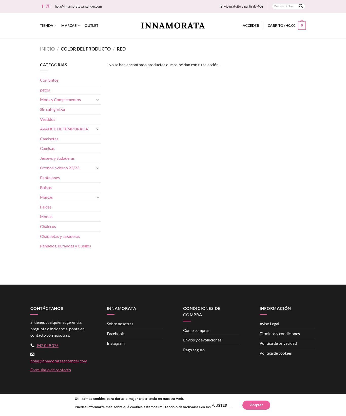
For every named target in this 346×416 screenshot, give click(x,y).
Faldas (45, 206)
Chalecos (48, 226)
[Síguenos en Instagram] (47, 6)
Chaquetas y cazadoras (60, 236)
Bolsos (46, 187)
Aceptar (256, 405)
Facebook (115, 333)
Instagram (116, 343)
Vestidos (47, 119)
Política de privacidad (278, 343)
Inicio (47, 49)
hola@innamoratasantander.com (78, 6)
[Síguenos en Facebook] (42, 6)
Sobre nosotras (120, 323)
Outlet (91, 25)
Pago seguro (194, 349)
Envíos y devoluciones (202, 339)
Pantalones (50, 177)
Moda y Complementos (60, 99)
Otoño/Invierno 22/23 (59, 167)
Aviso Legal (269, 323)
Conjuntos (49, 80)
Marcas (69, 25)
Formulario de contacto (50, 369)
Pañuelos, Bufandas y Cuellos (65, 245)
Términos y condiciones (280, 333)
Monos (46, 216)
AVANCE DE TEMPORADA (64, 128)
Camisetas (49, 138)
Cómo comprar (196, 330)
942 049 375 (47, 345)
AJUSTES (219, 405)
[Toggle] (98, 100)
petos (45, 89)
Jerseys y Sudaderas (57, 158)
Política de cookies (276, 353)
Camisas (47, 148)
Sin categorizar (53, 109)
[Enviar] (301, 6)
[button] (251, 25)
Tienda (46, 25)
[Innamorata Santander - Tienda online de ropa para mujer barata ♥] (173, 25)
